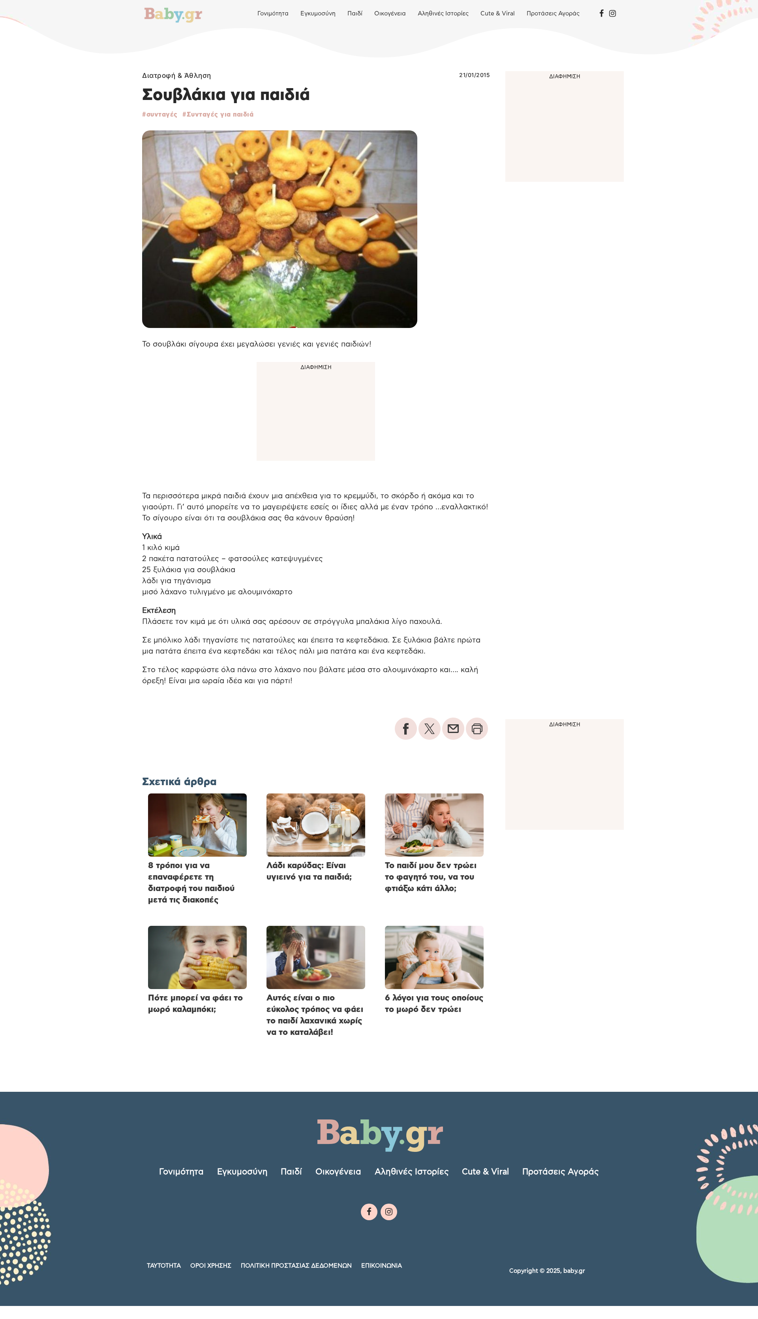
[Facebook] (601, 14)
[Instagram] (612, 14)
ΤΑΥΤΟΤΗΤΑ (164, 1266)
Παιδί (354, 14)
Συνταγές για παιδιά (220, 114)
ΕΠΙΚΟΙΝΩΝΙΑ (381, 1266)
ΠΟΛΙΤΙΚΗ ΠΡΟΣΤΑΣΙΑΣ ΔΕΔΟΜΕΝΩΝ (296, 1266)
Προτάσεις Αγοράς (553, 14)
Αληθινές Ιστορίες (443, 14)
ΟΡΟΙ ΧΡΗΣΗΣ (210, 1266)
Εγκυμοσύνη (318, 14)
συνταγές (162, 114)
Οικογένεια (390, 14)
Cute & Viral (497, 14)
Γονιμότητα (273, 14)
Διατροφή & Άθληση (176, 75)
